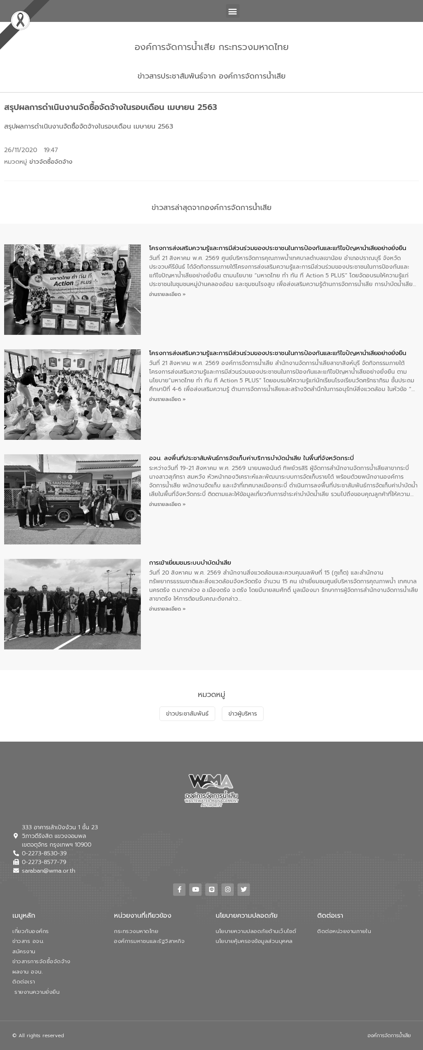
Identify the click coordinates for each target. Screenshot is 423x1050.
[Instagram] (227, 889)
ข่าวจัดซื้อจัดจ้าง (50, 161)
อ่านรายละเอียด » (167, 294)
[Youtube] (195, 889)
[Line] (211, 889)
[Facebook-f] (179, 889)
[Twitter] (244, 889)
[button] (233, 11)
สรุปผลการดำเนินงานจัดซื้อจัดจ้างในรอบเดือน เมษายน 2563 (88, 126)
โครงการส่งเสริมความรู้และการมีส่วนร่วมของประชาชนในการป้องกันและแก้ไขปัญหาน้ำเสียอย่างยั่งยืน (277, 248)
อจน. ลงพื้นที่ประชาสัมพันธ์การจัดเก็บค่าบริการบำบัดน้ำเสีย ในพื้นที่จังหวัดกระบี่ (251, 458)
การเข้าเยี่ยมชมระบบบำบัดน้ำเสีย (190, 562)
